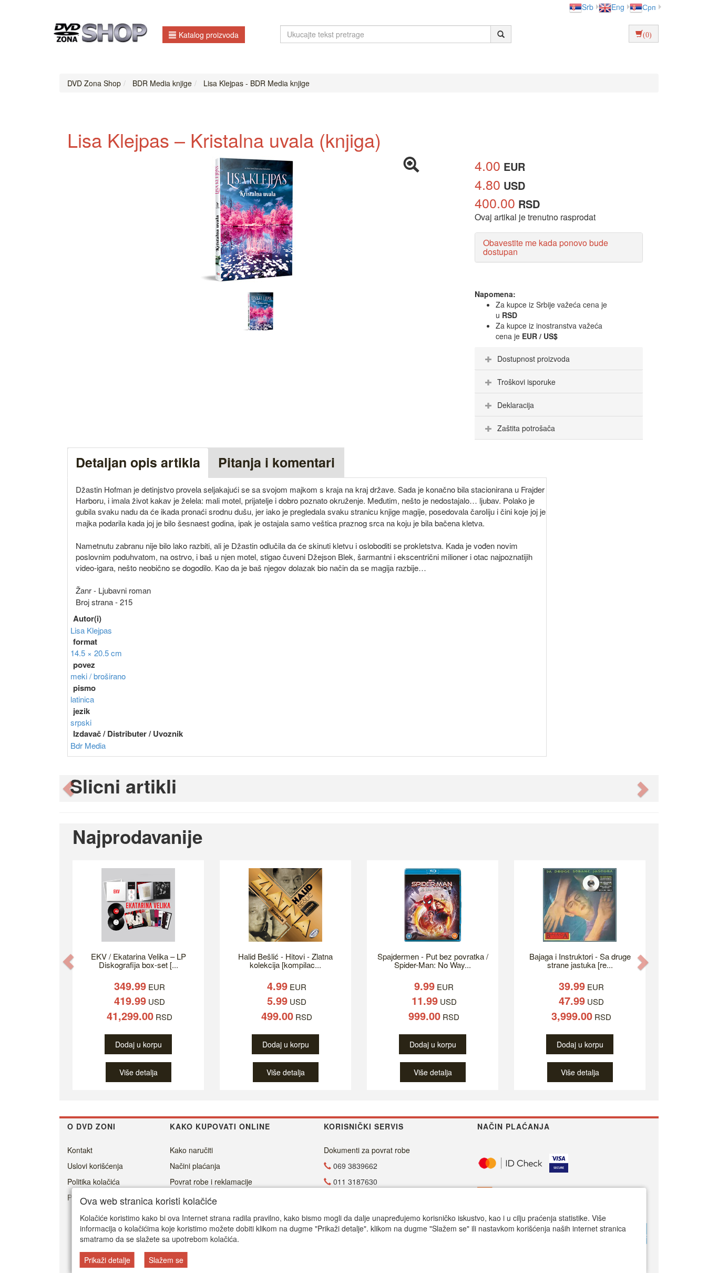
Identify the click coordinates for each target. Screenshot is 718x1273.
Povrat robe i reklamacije (211, 1181)
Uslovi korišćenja (95, 1165)
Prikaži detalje (107, 1260)
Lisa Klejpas (91, 630)
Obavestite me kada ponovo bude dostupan (545, 247)
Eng (617, 7)
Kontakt (80, 1150)
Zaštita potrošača (526, 428)
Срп (649, 7)
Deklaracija (515, 405)
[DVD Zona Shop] (97, 34)
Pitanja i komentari (276, 462)
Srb (587, 7)
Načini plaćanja (195, 1165)
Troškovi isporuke (526, 381)
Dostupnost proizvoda (533, 358)
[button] (68, 788)
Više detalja (138, 1072)
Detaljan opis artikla (138, 462)
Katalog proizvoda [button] (209, 34)
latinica (82, 699)
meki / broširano (98, 675)
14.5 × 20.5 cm (96, 652)
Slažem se (166, 1260)
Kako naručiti (191, 1150)
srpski (80, 722)
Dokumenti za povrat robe (367, 1150)
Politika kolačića (93, 1181)
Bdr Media (88, 745)
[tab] (559, 358)
